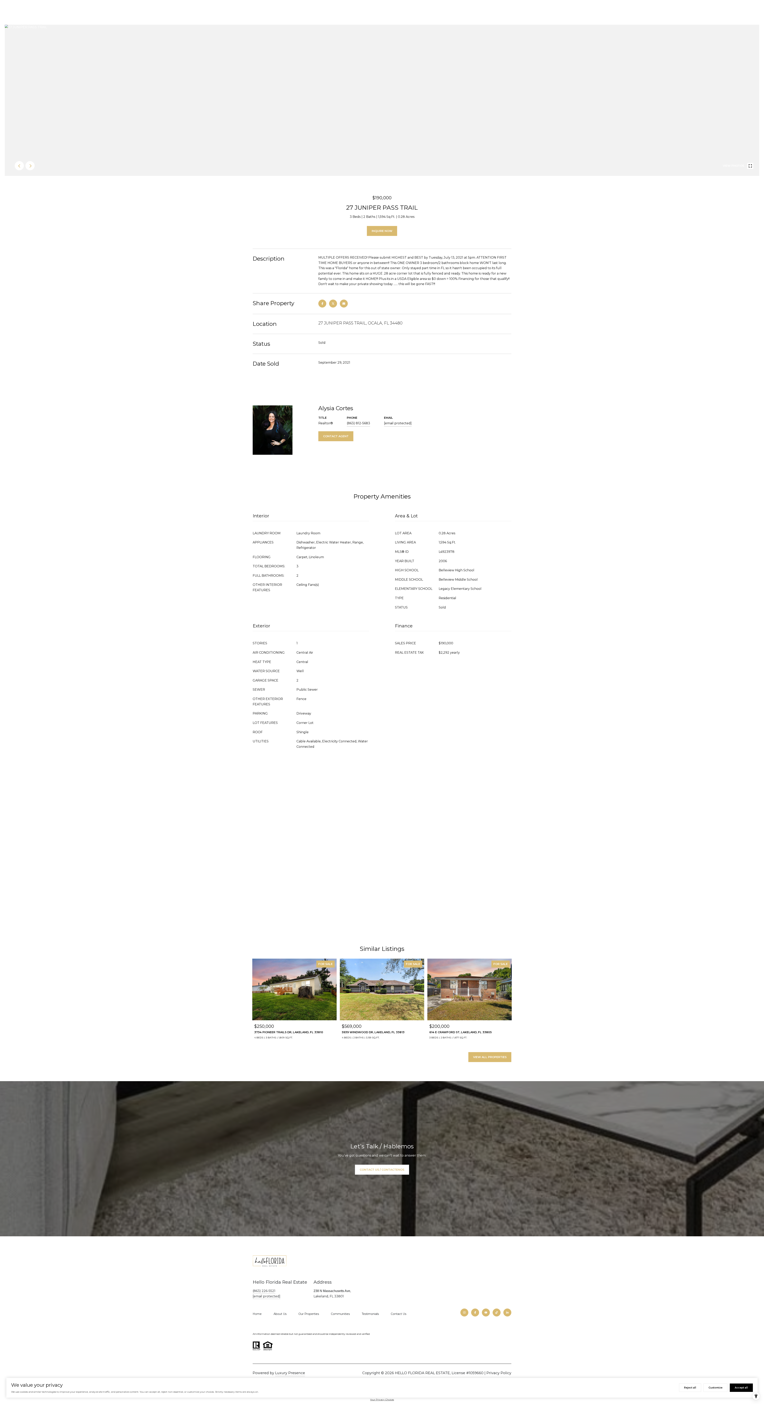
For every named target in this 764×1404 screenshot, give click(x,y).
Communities (340, 1314)
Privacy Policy (498, 1373)
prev (19, 165)
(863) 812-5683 (358, 423)
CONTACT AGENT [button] (336, 436)
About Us (280, 1314)
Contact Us (398, 1314)
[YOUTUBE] (486, 1312)
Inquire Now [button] (382, 231)
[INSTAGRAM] (464, 1312)
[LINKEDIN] (507, 1312)
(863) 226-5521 (264, 1291)
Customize (715, 1387)
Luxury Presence (290, 1373)
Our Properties (308, 1314)
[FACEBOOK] (475, 1312)
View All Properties (490, 1057)
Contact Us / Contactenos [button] (382, 1169)
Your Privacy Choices (382, 1399)
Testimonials (370, 1314)
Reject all (690, 1387)
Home (257, 1314)
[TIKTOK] (497, 1312)
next (30, 165)
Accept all (741, 1387)
